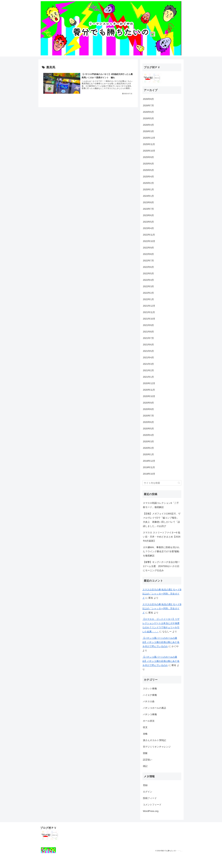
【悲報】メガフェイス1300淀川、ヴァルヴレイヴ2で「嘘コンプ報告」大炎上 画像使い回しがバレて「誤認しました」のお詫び (161, 519)
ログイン (147, 791)
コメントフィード (152, 804)
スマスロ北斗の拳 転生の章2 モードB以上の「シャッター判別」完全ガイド (161, 593)
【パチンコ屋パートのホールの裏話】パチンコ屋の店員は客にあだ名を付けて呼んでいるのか (160, 642)
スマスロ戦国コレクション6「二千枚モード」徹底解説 (161, 505)
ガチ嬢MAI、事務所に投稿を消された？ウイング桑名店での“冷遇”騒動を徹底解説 (161, 551)
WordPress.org (150, 811)
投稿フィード (150, 798)
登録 (145, 785)
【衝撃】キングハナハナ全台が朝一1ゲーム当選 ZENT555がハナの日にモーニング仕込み (161, 566)
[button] (179, 483)
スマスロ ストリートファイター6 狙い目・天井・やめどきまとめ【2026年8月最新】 (161, 536)
